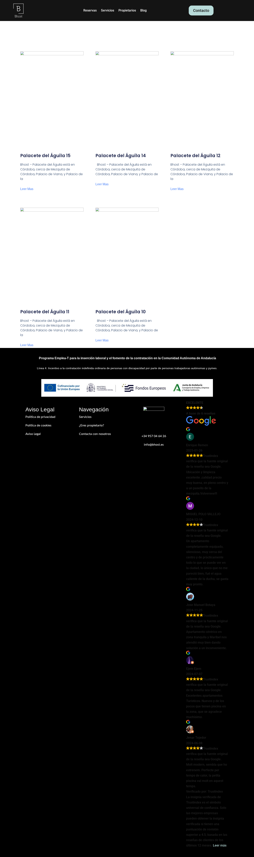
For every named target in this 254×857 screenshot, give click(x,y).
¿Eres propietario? (91, 425)
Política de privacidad (40, 416)
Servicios (107, 10)
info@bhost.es (154, 444)
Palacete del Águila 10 (120, 312)
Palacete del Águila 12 (195, 156)
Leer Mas (26, 189)
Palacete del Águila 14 (120, 156)
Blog (143, 10)
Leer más (219, 845)
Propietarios (127, 10)
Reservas (90, 10)
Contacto (201, 10)
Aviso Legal (33, 434)
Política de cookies (38, 425)
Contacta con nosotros (95, 434)
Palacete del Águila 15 (45, 156)
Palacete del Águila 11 (44, 312)
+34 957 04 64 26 (153, 436)
